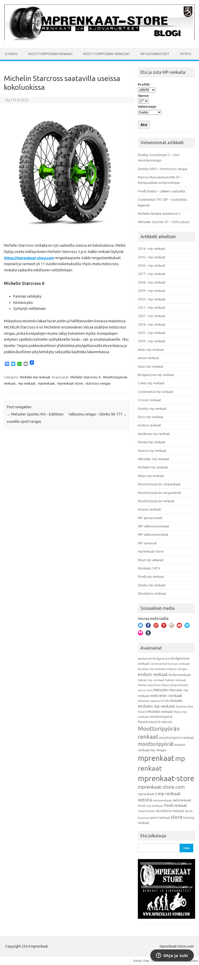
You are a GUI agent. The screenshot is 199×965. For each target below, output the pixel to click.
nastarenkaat (162, 800)
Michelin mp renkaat (35, 377)
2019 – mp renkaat (151, 290)
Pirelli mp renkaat (151, 576)
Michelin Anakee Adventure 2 (159, 213)
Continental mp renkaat (155, 391)
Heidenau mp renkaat (154, 433)
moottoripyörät (156, 744)
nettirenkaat (182, 800)
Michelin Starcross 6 (85, 377)
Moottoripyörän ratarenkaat (159, 484)
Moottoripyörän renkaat (50, 54)
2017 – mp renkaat (151, 274)
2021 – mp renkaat (151, 307)
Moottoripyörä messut (155, 721)
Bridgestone (161, 658)
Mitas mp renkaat (151, 476)
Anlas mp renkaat (151, 349)
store (177, 817)
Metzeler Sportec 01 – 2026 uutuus (164, 222)
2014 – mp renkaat (151, 248)
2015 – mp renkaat (151, 257)
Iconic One (141, 960)
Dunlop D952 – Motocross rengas (163, 169)
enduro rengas (176, 669)
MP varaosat (147, 543)
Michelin (176, 701)
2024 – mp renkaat (151, 324)
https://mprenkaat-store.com (29, 258)
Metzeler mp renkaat (153, 459)
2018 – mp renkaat (151, 282)
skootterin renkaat (170, 811)
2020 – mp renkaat (151, 299)
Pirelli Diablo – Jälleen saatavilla (161, 191)
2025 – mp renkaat (151, 332)
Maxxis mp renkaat (152, 450)
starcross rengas (98, 383)
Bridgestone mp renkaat (156, 375)
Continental (158, 663)
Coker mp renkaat (151, 383)
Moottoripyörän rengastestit (159, 492)
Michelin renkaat (160, 711)
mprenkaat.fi (147, 794)
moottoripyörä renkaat (176, 737)
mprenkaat (46, 383)
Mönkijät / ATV (149, 568)
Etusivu (11, 54)
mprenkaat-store (70, 383)
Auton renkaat (148, 358)
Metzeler (160, 690)
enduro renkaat (149, 425)
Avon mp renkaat (150, 366)
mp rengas (158, 750)
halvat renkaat (175, 680)
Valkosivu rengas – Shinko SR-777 (97, 414)
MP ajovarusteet (154, 54)
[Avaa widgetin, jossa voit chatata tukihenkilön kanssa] (172, 955)
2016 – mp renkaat (151, 265)
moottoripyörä (161, 716)
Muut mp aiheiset (151, 560)
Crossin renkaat (149, 400)
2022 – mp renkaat (151, 316)
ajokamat (145, 658)
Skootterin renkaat (152, 593)
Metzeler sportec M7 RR (153, 700)
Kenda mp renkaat (151, 442)
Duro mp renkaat (150, 417)
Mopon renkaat (149, 509)
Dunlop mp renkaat (152, 408)
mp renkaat (26, 383)
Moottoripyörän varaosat (106, 54)
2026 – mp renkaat (151, 341)
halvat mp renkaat (151, 680)
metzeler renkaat (166, 695)
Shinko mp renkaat (152, 585)
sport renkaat (159, 817)
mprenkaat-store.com (161, 787)
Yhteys (185, 54)
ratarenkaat (146, 811)
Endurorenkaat (180, 674)
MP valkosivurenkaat (153, 534)
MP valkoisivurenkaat (153, 526)
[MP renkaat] (99, 39)
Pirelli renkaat (175, 805)
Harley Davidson (149, 685)
